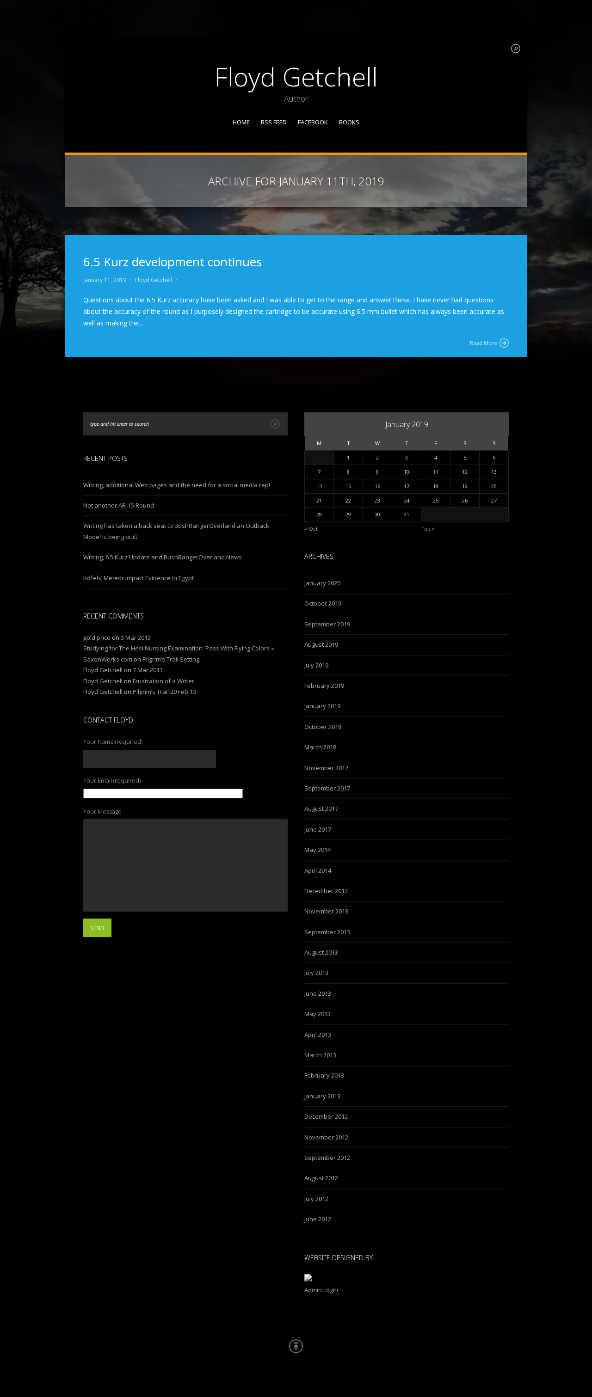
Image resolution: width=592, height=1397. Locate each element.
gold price (97, 637)
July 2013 (316, 972)
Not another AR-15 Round (118, 505)
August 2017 (321, 808)
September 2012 (327, 1157)
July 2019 (316, 665)
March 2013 (320, 1055)
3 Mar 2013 (136, 637)
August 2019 (321, 644)
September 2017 (327, 788)
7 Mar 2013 (148, 670)
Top (570, 1375)
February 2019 (324, 685)
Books (349, 122)
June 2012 (317, 1219)
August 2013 (321, 952)
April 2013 (317, 1034)
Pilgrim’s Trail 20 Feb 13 (164, 691)
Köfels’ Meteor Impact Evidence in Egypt (138, 578)
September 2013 (327, 932)
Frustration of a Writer (163, 681)
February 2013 (324, 1075)
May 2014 (317, 850)
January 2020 (322, 583)
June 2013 (317, 993)
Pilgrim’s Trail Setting (170, 659)
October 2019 (322, 603)
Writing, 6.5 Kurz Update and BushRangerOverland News (162, 557)
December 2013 (326, 891)
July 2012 (316, 1199)
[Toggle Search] (515, 48)
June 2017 (317, 829)
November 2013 (326, 911)
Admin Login (321, 1290)
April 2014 (317, 870)
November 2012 (326, 1137)
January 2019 (322, 706)
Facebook (313, 122)
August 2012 (321, 1178)
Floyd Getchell (296, 76)
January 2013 (322, 1096)
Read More (483, 342)
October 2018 (322, 727)
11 (435, 471)
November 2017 (326, 768)
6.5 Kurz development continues (172, 261)
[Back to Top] (296, 1346)
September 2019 (327, 624)
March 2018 (320, 747)
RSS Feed (274, 122)
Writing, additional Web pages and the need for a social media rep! (176, 485)
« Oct (311, 528)
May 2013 (317, 1014)
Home (241, 122)
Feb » (428, 528)
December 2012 (326, 1116)
